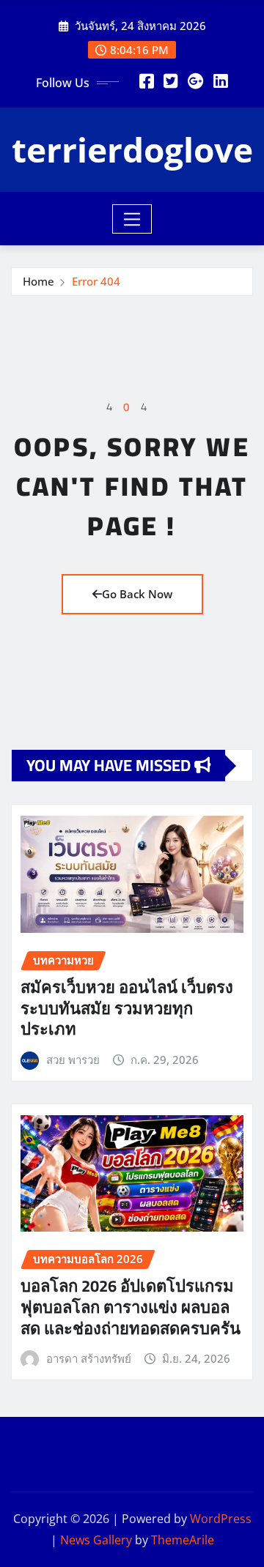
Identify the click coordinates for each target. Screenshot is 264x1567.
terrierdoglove (132, 149)
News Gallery (96, 1540)
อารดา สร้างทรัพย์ (88, 1358)
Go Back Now (137, 594)
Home (38, 281)
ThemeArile (182, 1540)
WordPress (221, 1519)
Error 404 (96, 281)
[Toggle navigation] (132, 219)
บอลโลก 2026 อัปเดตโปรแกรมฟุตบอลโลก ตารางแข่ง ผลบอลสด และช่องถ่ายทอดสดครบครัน (131, 1306)
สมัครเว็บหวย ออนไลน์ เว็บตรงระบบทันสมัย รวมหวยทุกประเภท (127, 1008)
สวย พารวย (73, 1059)
